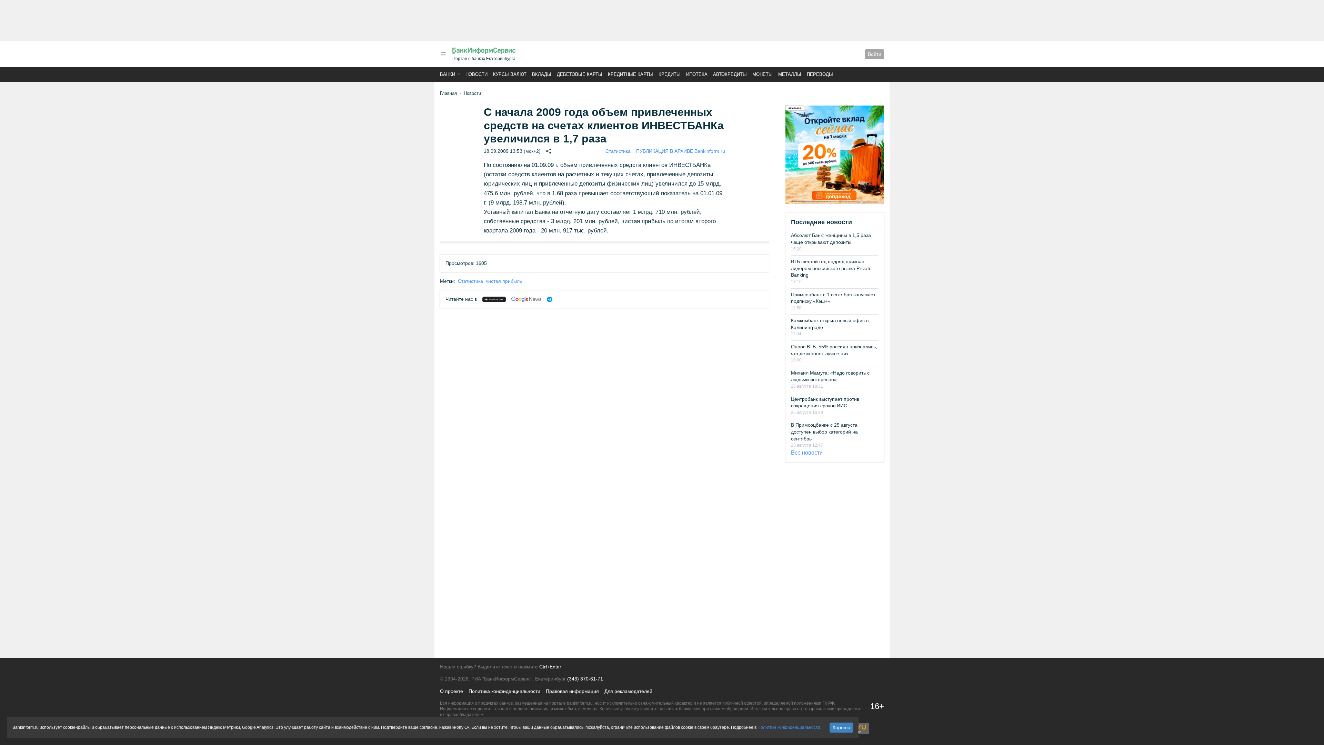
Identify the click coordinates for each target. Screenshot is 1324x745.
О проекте (451, 691)
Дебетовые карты (579, 74)
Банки (447, 74)
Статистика (618, 151)
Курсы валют (509, 74)
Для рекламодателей (628, 691)
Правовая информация (572, 691)
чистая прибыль (504, 281)
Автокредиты (730, 74)
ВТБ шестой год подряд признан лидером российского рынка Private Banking (831, 268)
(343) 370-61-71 (585, 679)
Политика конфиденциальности (504, 691)
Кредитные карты (630, 74)
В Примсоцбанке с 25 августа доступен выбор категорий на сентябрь (824, 431)
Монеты (762, 74)
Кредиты (670, 74)
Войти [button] (874, 54)
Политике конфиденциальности (789, 727)
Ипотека (697, 74)
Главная (448, 93)
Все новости (807, 453)
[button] (443, 54)
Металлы (789, 74)
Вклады (541, 74)
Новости (476, 74)
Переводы (820, 74)
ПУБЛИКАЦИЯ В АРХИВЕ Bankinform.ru (680, 151)
